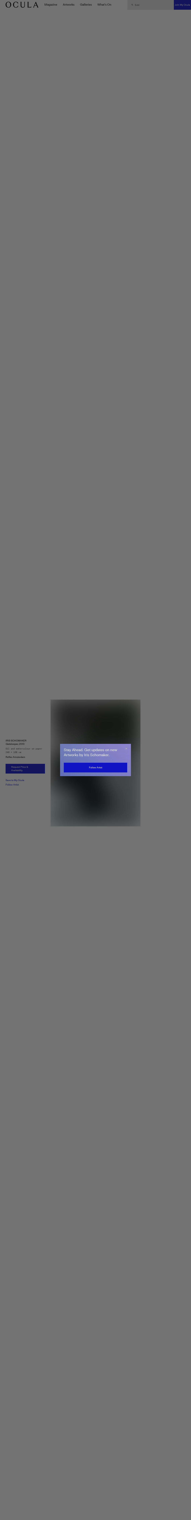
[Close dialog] (126, 748)
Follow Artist (95, 767)
